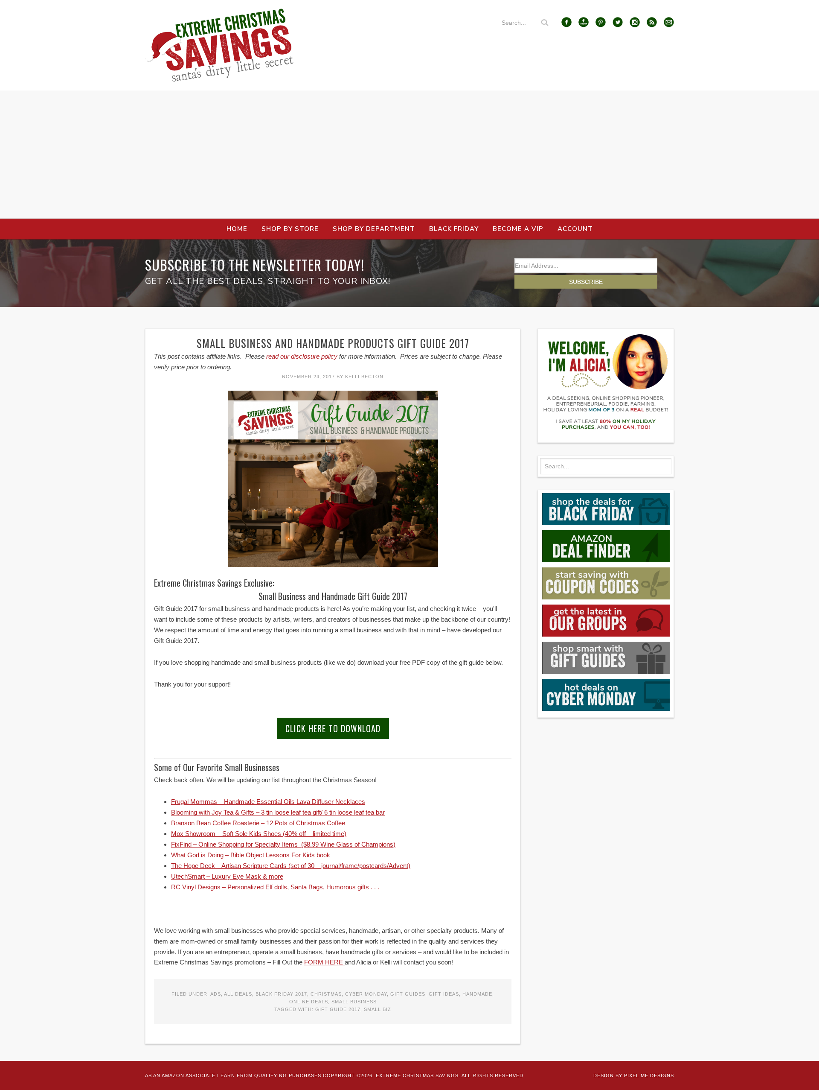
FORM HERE (324, 962)
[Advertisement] (409, 154)
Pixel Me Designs (649, 1075)
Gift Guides (407, 993)
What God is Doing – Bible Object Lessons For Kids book (250, 855)
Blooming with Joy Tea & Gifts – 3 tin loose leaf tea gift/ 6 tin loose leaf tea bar (278, 812)
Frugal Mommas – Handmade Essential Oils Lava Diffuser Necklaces (268, 801)
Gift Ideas (444, 993)
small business (354, 1001)
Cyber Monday (366, 993)
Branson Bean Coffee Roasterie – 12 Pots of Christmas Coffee (258, 823)
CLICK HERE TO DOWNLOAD (332, 728)
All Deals (238, 993)
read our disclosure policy (301, 356)
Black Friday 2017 (281, 993)
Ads (215, 993)
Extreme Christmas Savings (219, 45)
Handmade (477, 993)
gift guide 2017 (337, 1009)
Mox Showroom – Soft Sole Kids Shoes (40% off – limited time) (258, 833)
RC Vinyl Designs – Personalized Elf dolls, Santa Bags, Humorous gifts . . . (276, 887)
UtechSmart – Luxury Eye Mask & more (227, 876)
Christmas (326, 993)
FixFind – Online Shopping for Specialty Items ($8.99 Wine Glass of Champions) (283, 844)
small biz (377, 1009)
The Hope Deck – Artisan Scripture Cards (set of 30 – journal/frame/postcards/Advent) (290, 865)
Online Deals (308, 1001)
